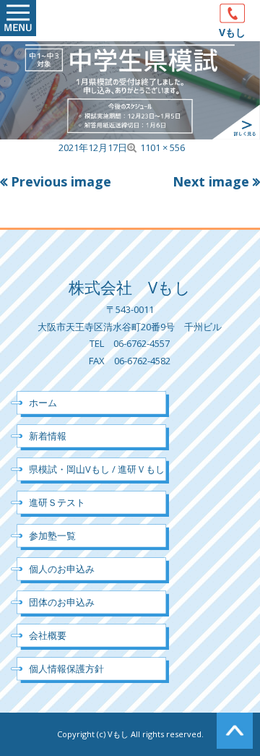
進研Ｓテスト (57, 502)
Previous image (61, 181)
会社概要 (47, 635)
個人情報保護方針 (66, 668)
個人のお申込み (62, 568)
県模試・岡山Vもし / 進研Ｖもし (97, 469)
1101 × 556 (162, 147)
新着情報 (47, 435)
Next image (211, 181)
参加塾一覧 (52, 535)
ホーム (43, 402)
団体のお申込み (62, 602)
